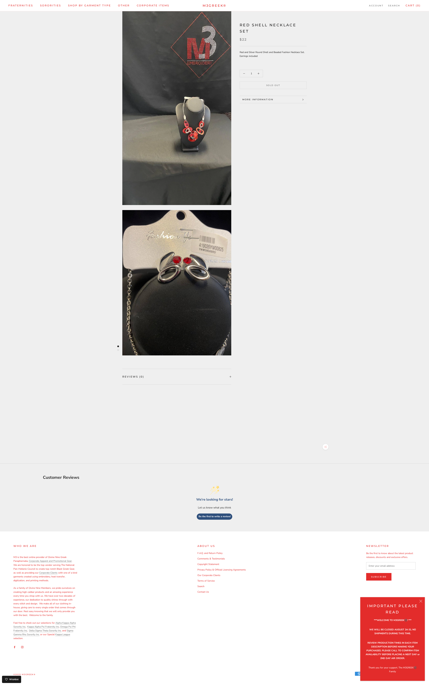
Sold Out (273, 85)
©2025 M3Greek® (24, 674)
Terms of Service (206, 580)
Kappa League (62, 634)
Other (124, 5)
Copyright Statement (208, 564)
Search (394, 5)
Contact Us (203, 591)
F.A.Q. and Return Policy (210, 553)
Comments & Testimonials (211, 558)
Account (376, 5)
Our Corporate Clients (208, 575)
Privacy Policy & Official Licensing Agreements (221, 569)
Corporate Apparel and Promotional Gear (50, 561)
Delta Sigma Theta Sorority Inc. (45, 630)
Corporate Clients (48, 572)
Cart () (413, 5)
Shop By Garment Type (89, 5)
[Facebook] (14, 647)
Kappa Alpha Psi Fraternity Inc (43, 626)
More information (257, 99)
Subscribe (379, 577)
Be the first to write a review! (215, 516)
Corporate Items (153, 5)
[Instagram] (22, 647)
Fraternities (20, 5)
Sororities (50, 5)
